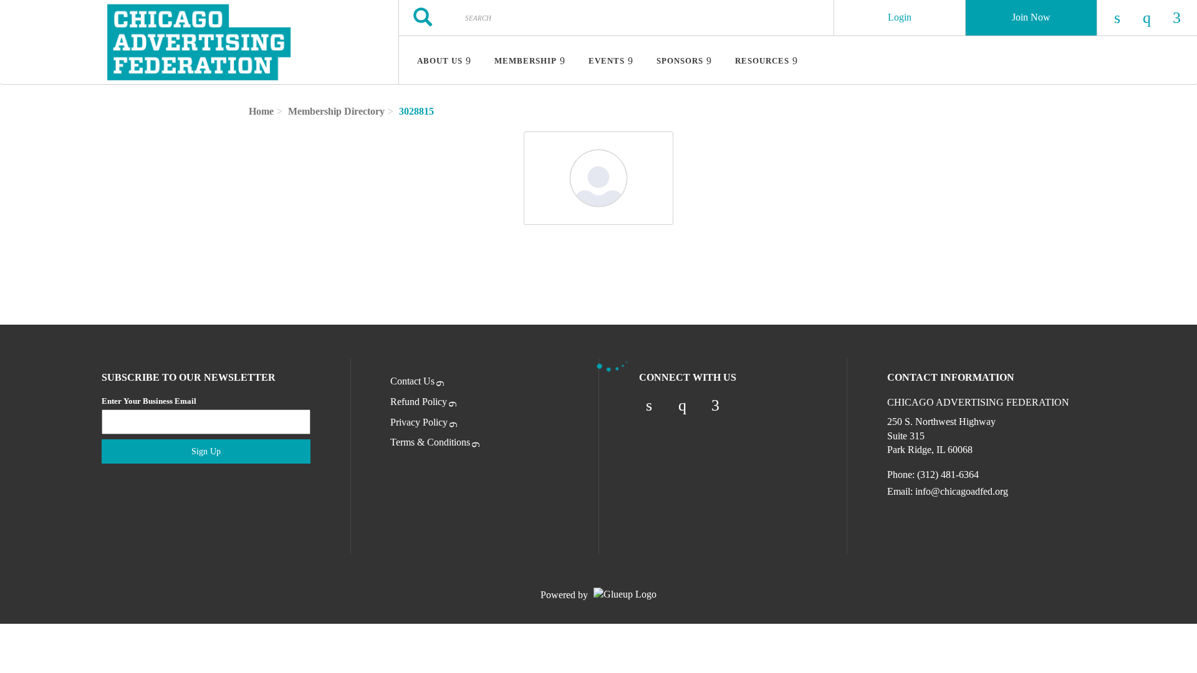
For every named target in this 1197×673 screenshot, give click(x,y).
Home (261, 111)
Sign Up (206, 451)
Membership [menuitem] (525, 60)
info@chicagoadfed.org (961, 491)
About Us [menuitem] (440, 60)
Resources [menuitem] (762, 60)
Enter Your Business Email (149, 401)
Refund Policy (418, 401)
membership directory (336, 111)
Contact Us (412, 381)
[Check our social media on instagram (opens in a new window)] (682, 406)
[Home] (199, 42)
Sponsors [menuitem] (679, 60)
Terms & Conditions (430, 442)
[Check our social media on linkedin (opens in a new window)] (649, 406)
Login (899, 17)
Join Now (1031, 17)
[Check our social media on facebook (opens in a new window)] (716, 406)
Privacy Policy (419, 422)
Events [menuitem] (607, 60)
